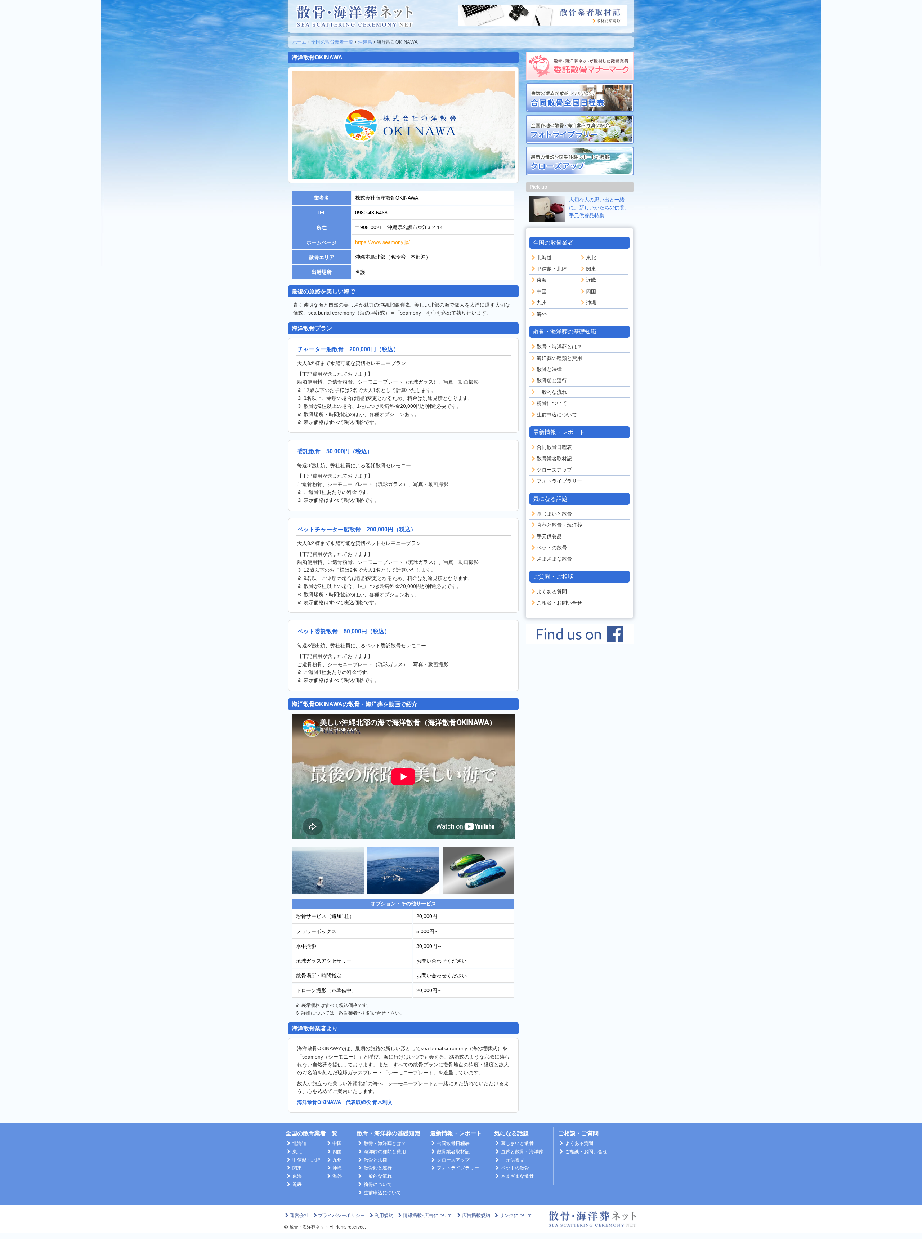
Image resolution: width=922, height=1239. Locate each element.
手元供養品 (549, 536)
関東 (591, 269)
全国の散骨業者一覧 (332, 42)
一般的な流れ (552, 392)
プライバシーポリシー (341, 1215)
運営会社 (299, 1215)
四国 (591, 291)
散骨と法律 (549, 369)
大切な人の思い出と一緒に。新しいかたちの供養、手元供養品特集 (599, 208)
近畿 (591, 280)
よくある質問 (552, 591)
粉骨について (552, 403)
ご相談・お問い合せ (559, 603)
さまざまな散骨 (554, 559)
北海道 (544, 257)
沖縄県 (365, 42)
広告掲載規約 (476, 1215)
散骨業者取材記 (554, 459)
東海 (542, 280)
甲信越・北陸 (552, 269)
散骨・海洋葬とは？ (559, 346)
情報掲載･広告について (427, 1215)
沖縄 (591, 303)
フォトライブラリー (559, 481)
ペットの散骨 (552, 548)
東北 (591, 257)
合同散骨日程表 (554, 447)
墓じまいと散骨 (554, 514)
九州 (542, 303)
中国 (542, 291)
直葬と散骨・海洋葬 (559, 525)
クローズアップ (554, 470)
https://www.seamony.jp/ (382, 242)
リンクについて (516, 1215)
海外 (542, 314)
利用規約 (384, 1215)
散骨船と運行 (552, 380)
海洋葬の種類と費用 (559, 358)
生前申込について (557, 415)
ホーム (299, 42)
